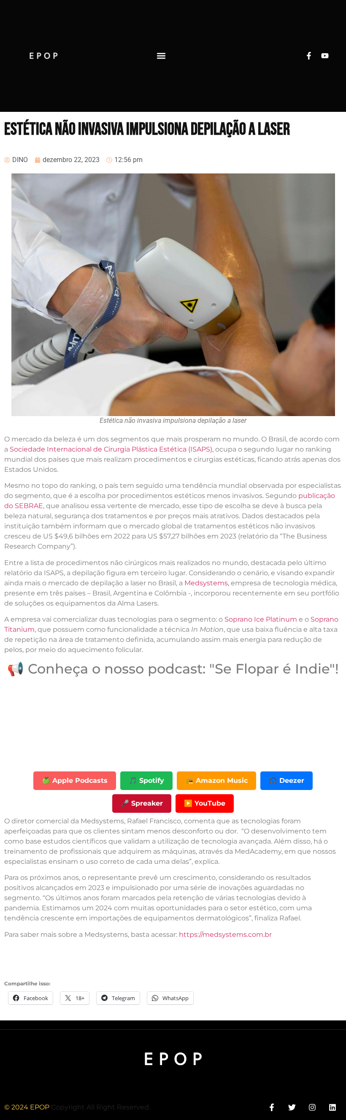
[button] (161, 56)
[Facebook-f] (309, 56)
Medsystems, (207, 583)
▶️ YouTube (204, 803)
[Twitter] (292, 1107)
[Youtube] (325, 56)
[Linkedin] (333, 1107)
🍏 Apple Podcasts (75, 780)
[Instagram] (312, 1107)
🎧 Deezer (286, 780)
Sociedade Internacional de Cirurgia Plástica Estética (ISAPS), (111, 449)
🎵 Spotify (146, 780)
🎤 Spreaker (142, 803)
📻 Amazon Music (216, 780)
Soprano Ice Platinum (260, 619)
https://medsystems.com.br (225, 935)
